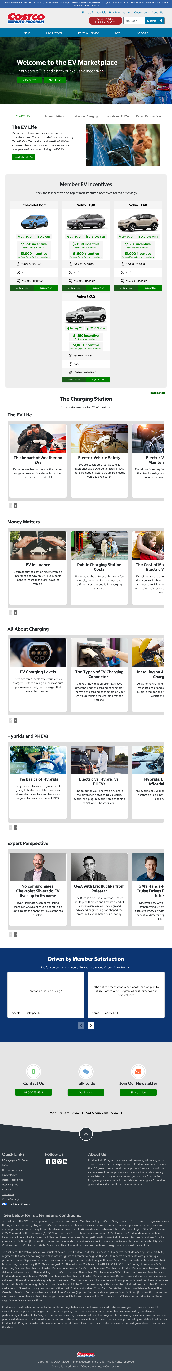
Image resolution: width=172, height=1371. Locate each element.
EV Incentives (29, 80)
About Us (157, 12)
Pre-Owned (54, 33)
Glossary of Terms (12, 1170)
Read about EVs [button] (23, 157)
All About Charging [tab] (86, 116)
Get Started (86, 1092)
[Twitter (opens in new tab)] (54, 1161)
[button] (161, 20)
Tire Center (8, 1194)
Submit (151, 20)
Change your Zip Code (15, 1160)
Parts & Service (88, 33)
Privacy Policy (9, 1174)
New (27, 33)
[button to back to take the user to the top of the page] (86, 1134)
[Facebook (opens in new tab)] (48, 1161)
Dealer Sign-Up (10, 1184)
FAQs (5, 1165)
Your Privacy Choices (18, 1204)
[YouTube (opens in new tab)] (65, 1161)
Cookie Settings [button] (10, 1199)
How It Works (117, 12)
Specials (142, 33)
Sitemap (6, 1189)
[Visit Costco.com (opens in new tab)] (86, 1354)
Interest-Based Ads (12, 1179)
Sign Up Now (138, 1092)
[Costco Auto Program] (26, 18)
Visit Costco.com (138, 12)
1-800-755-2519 (105, 22)
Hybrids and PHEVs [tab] (117, 116)
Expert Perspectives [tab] (148, 116)
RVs (117, 33)
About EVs (54, 80)
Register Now (46, 288)
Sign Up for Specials (94, 12)
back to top (157, 392)
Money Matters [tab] (54, 116)
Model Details (22, 288)
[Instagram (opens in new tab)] (59, 1161)
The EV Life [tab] (23, 116)
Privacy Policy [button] (161, 2)
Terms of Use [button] (145, 2)
